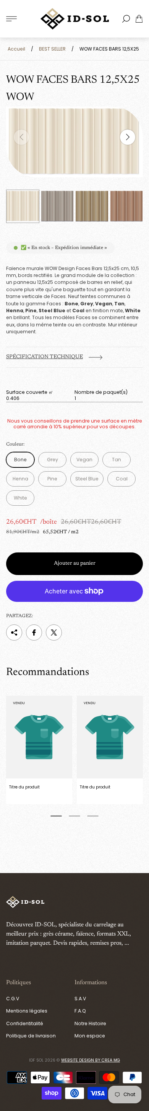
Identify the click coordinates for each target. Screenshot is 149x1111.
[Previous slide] (21, 137)
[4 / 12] (126, 206)
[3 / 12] (92, 206)
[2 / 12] (57, 206)
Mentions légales (26, 1011)
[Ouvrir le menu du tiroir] (11, 18)
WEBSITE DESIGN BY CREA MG (90, 1060)
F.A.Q (80, 1011)
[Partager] (14, 632)
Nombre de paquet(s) (101, 392)
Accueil (16, 49)
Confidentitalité (24, 1023)
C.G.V (12, 998)
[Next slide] (127, 137)
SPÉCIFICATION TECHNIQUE (44, 357)
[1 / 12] (22, 206)
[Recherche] (126, 18)
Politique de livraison (31, 1035)
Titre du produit (24, 787)
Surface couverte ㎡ (29, 392)
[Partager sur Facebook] (34, 632)
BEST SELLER (52, 49)
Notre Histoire (90, 1023)
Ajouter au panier (75, 563)
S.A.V (80, 998)
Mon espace (89, 1035)
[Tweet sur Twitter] (54, 632)
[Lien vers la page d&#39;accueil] (25, 902)
